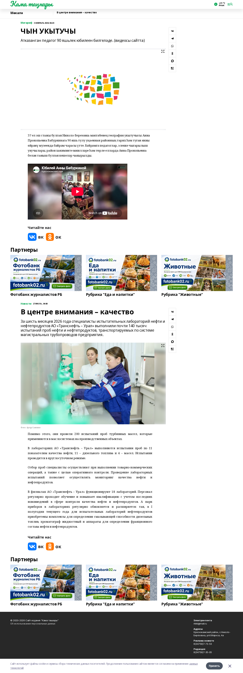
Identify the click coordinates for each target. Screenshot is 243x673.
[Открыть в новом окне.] (36, 237)
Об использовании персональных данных (32, 623)
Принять (214, 665)
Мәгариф (26, 22)
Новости (26, 303)
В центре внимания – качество (77, 12)
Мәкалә (16, 13)
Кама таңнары (31, 4)
